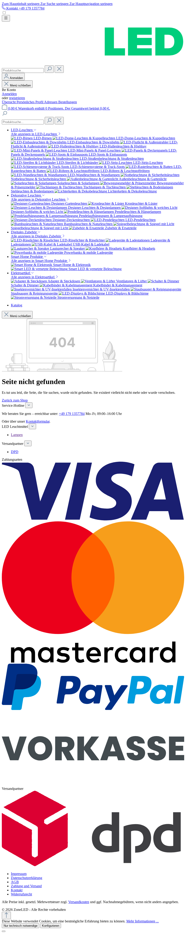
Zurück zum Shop (15, 400)
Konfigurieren (50, 925)
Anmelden (9, 94)
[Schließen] (3, 931)
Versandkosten (78, 902)
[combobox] (23, 70)
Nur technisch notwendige (20, 925)
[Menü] (6, 18)
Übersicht (9, 102)
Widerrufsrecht (21, 894)
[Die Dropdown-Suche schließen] (59, 69)
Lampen (17, 435)
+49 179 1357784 (72, 414)
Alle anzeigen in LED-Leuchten (34, 134)
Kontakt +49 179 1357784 (24, 8)
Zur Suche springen (54, 4)
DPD (14, 452)
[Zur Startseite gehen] (93, 63)
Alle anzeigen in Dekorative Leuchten (38, 199)
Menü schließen (20, 85)
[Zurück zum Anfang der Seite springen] (6, 915)
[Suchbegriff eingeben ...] (4, 115)
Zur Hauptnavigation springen (91, 4)
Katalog (16, 305)
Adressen (51, 102)
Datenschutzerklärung (26, 878)
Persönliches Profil (30, 102)
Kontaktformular (37, 421)
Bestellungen (67, 102)
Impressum (19, 874)
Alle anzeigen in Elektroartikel (33, 277)
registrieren (17, 98)
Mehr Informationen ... (142, 921)
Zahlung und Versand (26, 886)
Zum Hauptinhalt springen (21, 4)
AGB (15, 882)
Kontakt (16, 890)
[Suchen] (49, 69)
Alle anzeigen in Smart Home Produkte (39, 261)
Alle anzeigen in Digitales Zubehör (36, 236)
